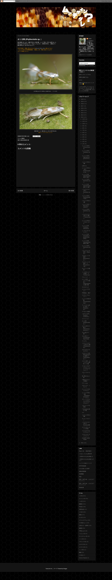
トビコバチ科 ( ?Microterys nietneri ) (86, 206)
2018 (82, 103)
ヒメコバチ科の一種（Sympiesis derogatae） (86, 395)
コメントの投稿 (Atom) (47, 194)
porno (80, 80)
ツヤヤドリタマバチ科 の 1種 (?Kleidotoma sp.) (86, 345)
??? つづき (85, 383)
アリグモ (84, 341)
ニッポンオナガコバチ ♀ (86, 231)
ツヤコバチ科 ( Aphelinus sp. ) (86, 211)
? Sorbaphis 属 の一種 (86, 409)
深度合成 (81, 509)
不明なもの (82, 531)
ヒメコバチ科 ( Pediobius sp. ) (86, 152)
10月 (83, 123)
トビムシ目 (82, 533)
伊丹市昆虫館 (82, 466)
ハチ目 (81, 496)
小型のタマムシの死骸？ (86, 380)
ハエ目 (81, 501)
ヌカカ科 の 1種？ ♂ (85, 333)
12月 (83, 119)
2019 (82, 101)
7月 (83, 130)
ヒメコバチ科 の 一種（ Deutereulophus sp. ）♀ (86, 170)
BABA (90, 38)
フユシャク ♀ (86, 277)
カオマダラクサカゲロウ (86, 350)
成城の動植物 (82, 471)
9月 (83, 126)
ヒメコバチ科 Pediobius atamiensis (86, 227)
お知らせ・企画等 (83, 525)
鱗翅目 (23, 138)
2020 (82, 99)
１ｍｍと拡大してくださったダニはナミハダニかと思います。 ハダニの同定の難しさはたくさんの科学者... (86, 88)
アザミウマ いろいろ (86, 386)
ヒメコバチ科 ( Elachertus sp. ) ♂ (86, 247)
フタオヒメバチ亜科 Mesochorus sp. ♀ (86, 257)
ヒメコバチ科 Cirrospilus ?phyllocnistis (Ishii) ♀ (86, 236)
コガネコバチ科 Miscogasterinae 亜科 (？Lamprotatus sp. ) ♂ (86, 356)
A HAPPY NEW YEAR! (86, 438)
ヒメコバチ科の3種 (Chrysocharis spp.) (86, 301)
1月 (83, 143)
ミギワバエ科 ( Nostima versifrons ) (86, 315)
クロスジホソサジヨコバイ (86, 435)
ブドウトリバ (85, 318)
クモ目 (81, 512)
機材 (80, 552)
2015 (82, 110)
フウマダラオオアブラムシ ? (86, 431)
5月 (83, 134)
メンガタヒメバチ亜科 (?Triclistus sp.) (86, 273)
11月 (83, 121)
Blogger (65, 568)
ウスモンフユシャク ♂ (86, 295)
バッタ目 (81, 539)
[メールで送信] (33, 136)
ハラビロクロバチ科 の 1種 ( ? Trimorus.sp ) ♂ (86, 216)
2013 (82, 115)
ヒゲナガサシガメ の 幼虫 (86, 428)
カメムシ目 (82, 498)
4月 (83, 137)
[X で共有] (36, 136)
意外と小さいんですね (85, 74)
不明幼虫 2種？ (86, 293)
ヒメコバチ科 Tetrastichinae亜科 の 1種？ (86, 186)
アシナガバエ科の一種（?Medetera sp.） (86, 307)
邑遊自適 (81, 487)
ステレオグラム (83, 520)
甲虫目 (81, 506)
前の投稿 (71, 190)
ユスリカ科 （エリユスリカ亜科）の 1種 (86, 362)
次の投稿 (20, 190)
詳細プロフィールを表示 (85, 54)
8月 (83, 128)
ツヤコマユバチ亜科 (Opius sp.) (86, 252)
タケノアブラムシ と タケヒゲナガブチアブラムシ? (86, 401)
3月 (83, 139)
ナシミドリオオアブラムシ (86, 389)
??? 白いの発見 (86, 311)
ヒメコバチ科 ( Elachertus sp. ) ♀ (86, 181)
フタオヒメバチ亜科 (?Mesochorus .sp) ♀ (86, 264)
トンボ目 (81, 549)
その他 (81, 555)
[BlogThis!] (35, 136)
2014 (82, 112)
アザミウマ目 (82, 541)
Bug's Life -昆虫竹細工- (85, 451)
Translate (91, 65)
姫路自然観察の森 (24, 140)
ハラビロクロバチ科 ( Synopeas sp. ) (86, 191)
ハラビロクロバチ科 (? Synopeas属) (86, 424)
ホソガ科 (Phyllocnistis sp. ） (86, 322)
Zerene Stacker (83, 557)
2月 (83, 141)
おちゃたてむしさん (40, 48)
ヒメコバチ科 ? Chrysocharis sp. (86, 147)
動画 (80, 514)
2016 (82, 108)
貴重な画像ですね (83, 77)
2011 (82, 442)
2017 (82, 106)
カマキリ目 (82, 547)
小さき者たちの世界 (84, 468)
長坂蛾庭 (81, 474)
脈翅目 (81, 528)
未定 (80, 476)
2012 (82, 117)
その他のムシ (82, 522)
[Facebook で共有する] (38, 136)
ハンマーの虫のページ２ (85, 463)
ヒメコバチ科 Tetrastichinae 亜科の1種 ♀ (86, 242)
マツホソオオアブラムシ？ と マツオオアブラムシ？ (86, 368)
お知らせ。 (85, 165)
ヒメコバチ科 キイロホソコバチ (86, 222)
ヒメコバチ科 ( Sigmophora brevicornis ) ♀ (86, 157)
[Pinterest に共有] (40, 136)
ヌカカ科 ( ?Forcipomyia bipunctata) (86, 337)
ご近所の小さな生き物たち (86, 456)
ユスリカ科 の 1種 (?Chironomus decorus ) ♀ (86, 328)
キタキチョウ (85, 287)
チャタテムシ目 (83, 536)
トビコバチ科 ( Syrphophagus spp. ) (86, 197)
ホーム (46, 190)
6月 (83, 132)
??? (83, 412)
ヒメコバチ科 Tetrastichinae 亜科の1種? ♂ (86, 176)
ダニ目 (81, 517)
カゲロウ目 (82, 544)
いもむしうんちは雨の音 (85, 453)
